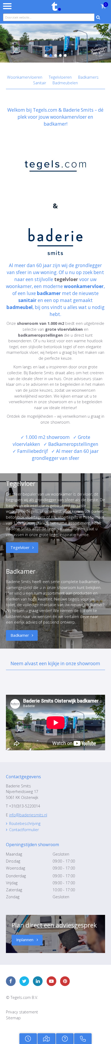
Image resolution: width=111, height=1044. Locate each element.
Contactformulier (24, 829)
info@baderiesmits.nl (28, 814)
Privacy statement (22, 1011)
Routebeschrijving (24, 823)
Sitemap (13, 1017)
